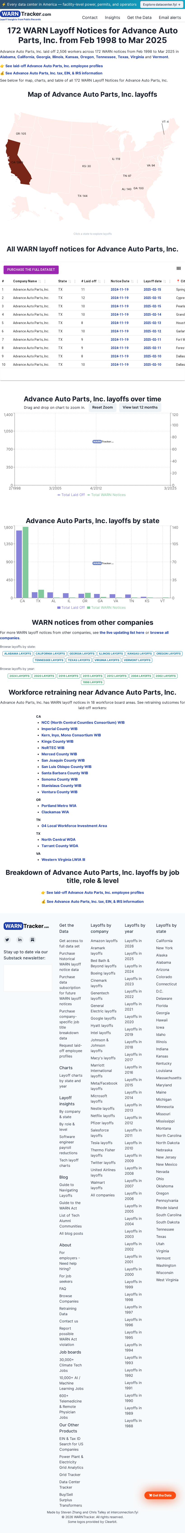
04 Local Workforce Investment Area (74, 825)
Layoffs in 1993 (133, 1360)
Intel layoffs (101, 1032)
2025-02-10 (152, 356)
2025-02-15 (152, 289)
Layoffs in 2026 (133, 943)
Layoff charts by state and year (70, 1080)
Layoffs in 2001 (133, 1259)
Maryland (164, 1085)
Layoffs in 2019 (133, 1032)
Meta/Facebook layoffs (104, 1086)
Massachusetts (168, 1078)
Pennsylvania (167, 1200)
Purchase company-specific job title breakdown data (69, 1024)
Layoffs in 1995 (133, 1335)
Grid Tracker (70, 1474)
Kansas (71, 57)
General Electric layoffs (103, 1008)
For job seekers (65, 1279)
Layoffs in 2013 (133, 1107)
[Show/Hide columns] (178, 268)
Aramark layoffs (98, 951)
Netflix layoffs (103, 1115)
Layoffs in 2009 (133, 1158)
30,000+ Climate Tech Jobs (70, 1365)
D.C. (159, 991)
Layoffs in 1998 (133, 1297)
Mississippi (165, 1121)
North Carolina (168, 1135)
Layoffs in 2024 (133, 969)
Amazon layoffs (104, 940)
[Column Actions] (45, 281)
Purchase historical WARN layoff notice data (70, 961)
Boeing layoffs (103, 973)
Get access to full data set (71, 943)
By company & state (70, 1114)
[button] (160, 1495)
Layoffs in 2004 (133, 1221)
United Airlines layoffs (103, 1172)
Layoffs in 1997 (133, 1310)
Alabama (7, 57)
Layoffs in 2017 (133, 1057)
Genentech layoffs (100, 996)
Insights (112, 17)
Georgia (43, 57)
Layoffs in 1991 (133, 1385)
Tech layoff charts (69, 1163)
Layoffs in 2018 (133, 1044)
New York (164, 948)
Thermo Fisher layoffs (103, 1153)
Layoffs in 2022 (133, 994)
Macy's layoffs (103, 1058)
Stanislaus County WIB (61, 785)
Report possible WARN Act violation (68, 1336)
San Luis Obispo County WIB (67, 766)
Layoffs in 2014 (133, 1095)
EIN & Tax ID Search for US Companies (71, 1444)
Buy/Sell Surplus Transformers (70, 1500)
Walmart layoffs (98, 1185)
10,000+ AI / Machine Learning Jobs (71, 1383)
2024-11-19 (119, 289)
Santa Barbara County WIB (65, 773)
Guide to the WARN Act (70, 1205)
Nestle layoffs (102, 1108)
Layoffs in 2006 (133, 1196)
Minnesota (165, 1106)
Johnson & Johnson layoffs (100, 1045)
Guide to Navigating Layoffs (68, 1190)
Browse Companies (69, 1298)
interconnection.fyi (124, 1512)
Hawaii (162, 1020)
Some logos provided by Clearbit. (92, 1522)
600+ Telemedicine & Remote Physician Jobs (70, 1406)
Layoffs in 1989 (133, 1411)
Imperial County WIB (60, 728)
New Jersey (166, 1157)
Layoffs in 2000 (133, 1272)
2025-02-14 (152, 314)
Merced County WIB (59, 754)
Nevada (162, 1171)
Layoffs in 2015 (133, 1082)
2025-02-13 (152, 323)
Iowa (160, 1027)
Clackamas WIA (55, 812)
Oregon (87, 57)
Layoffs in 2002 (133, 1246)
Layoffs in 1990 (133, 1398)
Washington (166, 1265)
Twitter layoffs (103, 1162)
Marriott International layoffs (101, 1070)
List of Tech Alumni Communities (70, 1220)
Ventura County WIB (60, 792)
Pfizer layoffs (102, 1123)
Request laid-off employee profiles (70, 1050)
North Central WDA (59, 839)
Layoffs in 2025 (133, 956)
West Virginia (167, 1280)
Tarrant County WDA (60, 845)
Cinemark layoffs (99, 983)
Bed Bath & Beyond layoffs (103, 963)
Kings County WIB (58, 741)
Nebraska (164, 1150)
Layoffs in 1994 (133, 1347)
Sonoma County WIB (60, 779)
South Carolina (168, 1215)
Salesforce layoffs (100, 1133)
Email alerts (170, 17)
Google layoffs (103, 1018)
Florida (162, 1005)
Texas (123, 57)
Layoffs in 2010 (133, 1145)
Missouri (163, 1114)
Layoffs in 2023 (133, 981)
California (25, 57)
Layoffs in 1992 (133, 1373)
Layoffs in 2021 (133, 1006)
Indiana (162, 1049)
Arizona (162, 969)
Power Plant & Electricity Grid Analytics (71, 1462)
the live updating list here (122, 632)
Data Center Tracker (69, 1484)
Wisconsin (164, 1272)
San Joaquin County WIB (63, 760)
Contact (90, 17)
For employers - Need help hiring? (69, 1260)
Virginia (137, 57)
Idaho (161, 1034)
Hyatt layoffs (102, 1025)
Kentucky (164, 1063)
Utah (160, 1243)
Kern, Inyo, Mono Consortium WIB (71, 735)
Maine (161, 1092)
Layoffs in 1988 (133, 1423)
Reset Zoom (102, 407)
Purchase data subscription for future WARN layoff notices (70, 990)
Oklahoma (164, 1186)
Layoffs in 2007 (133, 1183)
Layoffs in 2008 (133, 1171)
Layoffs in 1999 (133, 1284)
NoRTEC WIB (53, 747)
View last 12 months (140, 407)
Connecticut (166, 984)
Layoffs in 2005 (133, 1209)
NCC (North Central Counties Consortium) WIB (83, 722)
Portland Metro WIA (59, 805)
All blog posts (71, 1233)
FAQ (62, 1288)
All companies (103, 1195)
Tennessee (106, 57)
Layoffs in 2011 (133, 1133)
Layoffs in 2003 (133, 1234)
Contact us (68, 1321)
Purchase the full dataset (31, 269)
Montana (163, 1128)
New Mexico (166, 1164)
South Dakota (168, 1222)
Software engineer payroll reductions (68, 1144)
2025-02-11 (152, 339)
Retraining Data (67, 1311)
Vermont (160, 57)
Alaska (161, 955)
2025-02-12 (152, 331)
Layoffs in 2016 (133, 1070)
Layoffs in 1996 (133, 1322)
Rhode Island (167, 1207)
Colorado (164, 977)
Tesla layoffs (101, 1142)
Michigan (163, 1099)
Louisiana (164, 1070)
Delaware (164, 998)
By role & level (67, 1127)
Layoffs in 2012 (133, 1120)
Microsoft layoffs (99, 1098)
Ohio (160, 1179)
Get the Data (139, 17)
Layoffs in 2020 (133, 1019)
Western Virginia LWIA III (63, 859)
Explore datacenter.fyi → (161, 4)
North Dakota (168, 1142)
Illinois (57, 57)
